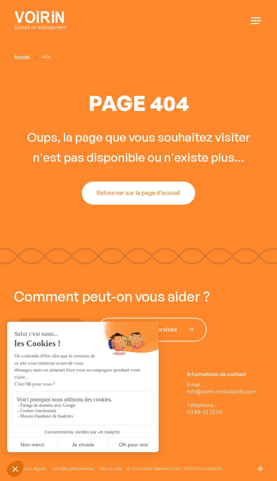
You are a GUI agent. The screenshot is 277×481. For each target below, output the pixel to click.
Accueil (22, 56)
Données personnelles (73, 468)
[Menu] (256, 20)
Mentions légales (30, 468)
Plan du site (110, 468)
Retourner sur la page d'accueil (138, 193)
